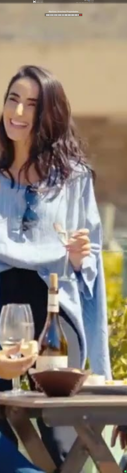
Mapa (90, 2)
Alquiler (77, 2)
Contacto (92, 2)
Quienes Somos (86, 2)
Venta (80, 2)
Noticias (83, 2)
